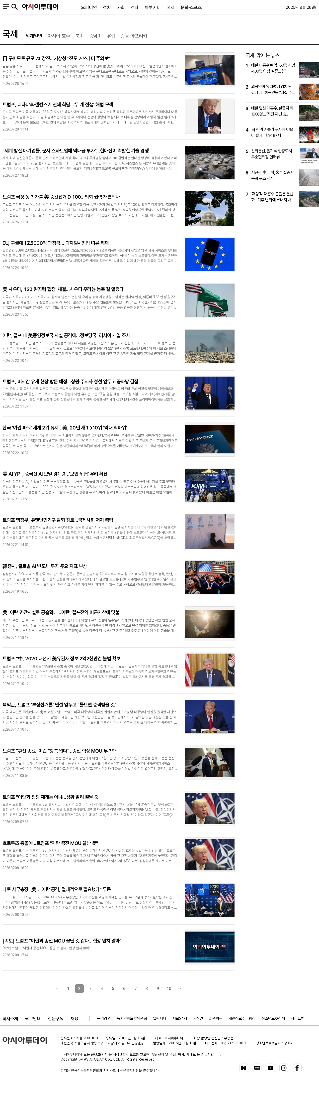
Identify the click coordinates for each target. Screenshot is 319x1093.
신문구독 (55, 1018)
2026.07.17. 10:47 (15, 684)
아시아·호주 (59, 36)
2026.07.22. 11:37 (15, 406)
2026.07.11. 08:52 (15, 776)
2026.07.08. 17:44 (15, 955)
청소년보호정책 (273, 1018)
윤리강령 (104, 1018)
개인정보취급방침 (242, 1018)
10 (169, 988)
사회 (121, 7)
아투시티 (153, 7)
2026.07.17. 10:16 (15, 729)
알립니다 (159, 1018)
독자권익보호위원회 (132, 1018)
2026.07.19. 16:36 (15, 591)
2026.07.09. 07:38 (15, 822)
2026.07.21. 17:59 (15, 499)
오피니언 (89, 7)
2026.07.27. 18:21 (15, 175)
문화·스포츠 (191, 7)
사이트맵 (297, 1018)
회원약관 (216, 1018)
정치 (107, 7)
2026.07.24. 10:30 (15, 268)
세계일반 (33, 36)
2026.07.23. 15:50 (15, 314)
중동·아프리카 (134, 36)
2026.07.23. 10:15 (15, 361)
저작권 (198, 1018)
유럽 (111, 36)
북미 (79, 36)
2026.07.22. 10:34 (15, 453)
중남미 (95, 36)
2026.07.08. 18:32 (15, 868)
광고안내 (33, 1018)
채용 (74, 1018)
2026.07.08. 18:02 (15, 915)
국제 (171, 7)
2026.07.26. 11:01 (15, 222)
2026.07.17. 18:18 (15, 638)
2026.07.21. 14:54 (15, 545)
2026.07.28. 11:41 (15, 129)
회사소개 (10, 1018)
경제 (135, 7)
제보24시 (179, 1018)
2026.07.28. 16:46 (15, 84)
